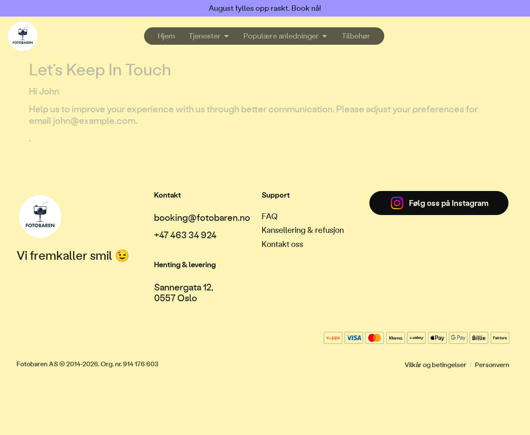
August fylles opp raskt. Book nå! (265, 8)
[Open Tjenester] (226, 36)
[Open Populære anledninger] (324, 36)
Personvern (492, 364)
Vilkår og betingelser (435, 364)
